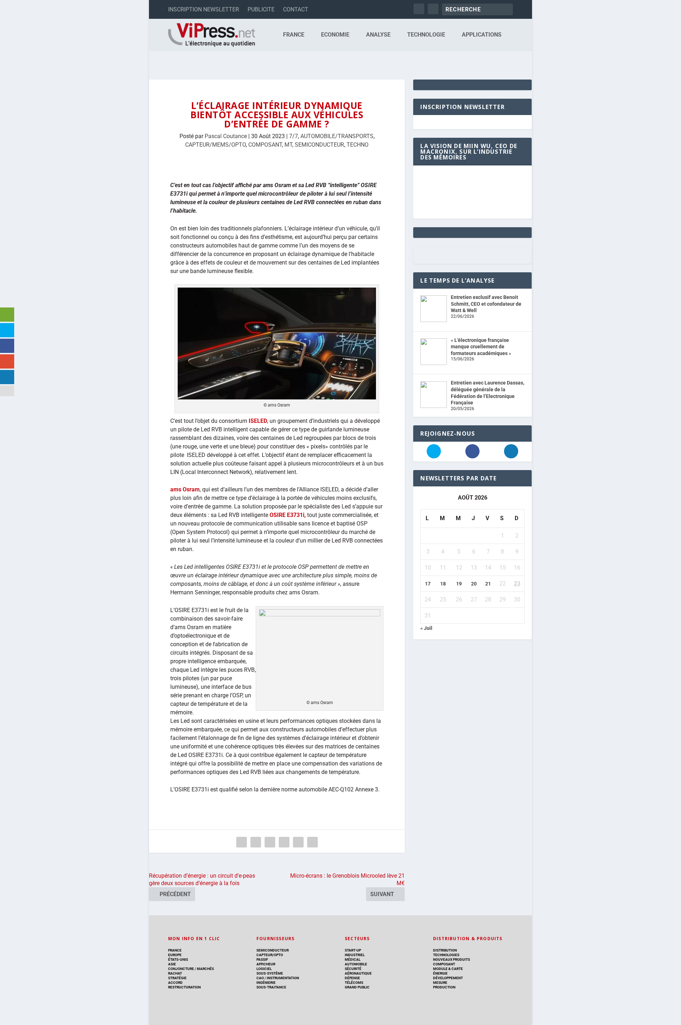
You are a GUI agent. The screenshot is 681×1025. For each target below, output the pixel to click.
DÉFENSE (352, 978)
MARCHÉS (205, 969)
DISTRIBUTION (445, 950)
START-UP (353, 950)
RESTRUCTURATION (184, 987)
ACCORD (175, 983)
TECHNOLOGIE (426, 35)
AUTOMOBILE (356, 964)
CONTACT (295, 9)
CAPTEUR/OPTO (269, 955)
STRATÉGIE (177, 978)
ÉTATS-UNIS (178, 959)
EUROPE (175, 955)
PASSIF (262, 959)
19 (459, 584)
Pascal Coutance (226, 136)
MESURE (440, 983)
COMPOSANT (265, 144)
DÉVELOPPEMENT (448, 978)
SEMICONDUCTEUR (319, 144)
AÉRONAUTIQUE (358, 973)
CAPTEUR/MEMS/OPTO (215, 144)
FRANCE (293, 35)
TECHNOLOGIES (446, 955)
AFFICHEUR (265, 964)
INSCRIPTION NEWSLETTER (203, 9)
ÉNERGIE (440, 973)
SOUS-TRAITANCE (271, 987)
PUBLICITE (261, 9)
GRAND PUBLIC (357, 987)
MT (288, 144)
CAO (260, 978)
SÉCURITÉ (353, 969)
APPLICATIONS (482, 35)
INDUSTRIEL (355, 955)
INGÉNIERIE (266, 983)
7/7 (293, 136)
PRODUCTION (444, 987)
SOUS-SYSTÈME (269, 973)
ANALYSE (378, 35)
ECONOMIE (335, 35)
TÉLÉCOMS (354, 983)
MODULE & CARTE (448, 969)
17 (428, 584)
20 (474, 584)
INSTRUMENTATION (282, 978)
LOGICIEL (264, 969)
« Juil (426, 628)
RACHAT (175, 973)
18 (443, 584)
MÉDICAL (352, 959)
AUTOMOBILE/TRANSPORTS (336, 136)
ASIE (172, 964)
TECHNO (358, 144)
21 (488, 584)
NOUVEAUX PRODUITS (451, 959)
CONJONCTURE (181, 969)
